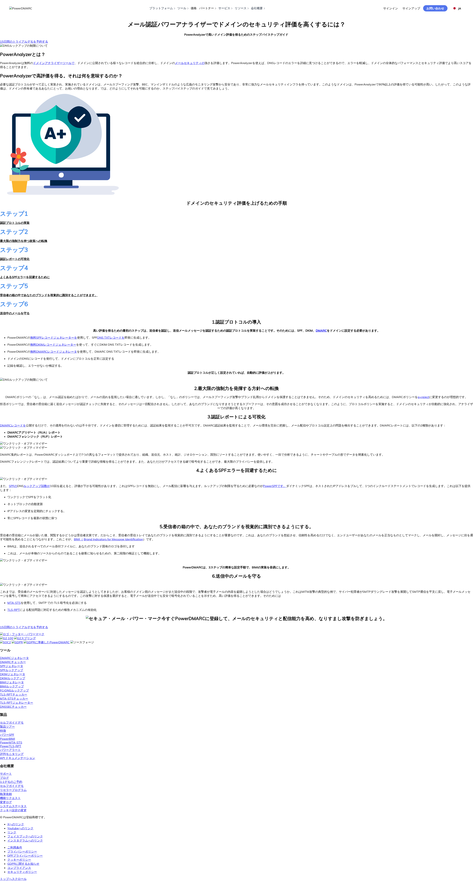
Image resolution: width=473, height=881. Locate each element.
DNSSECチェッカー (13, 706)
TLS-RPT (13, 610)
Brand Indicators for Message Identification (113, 539)
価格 (194, 8)
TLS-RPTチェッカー (13, 694)
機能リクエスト (10, 798)
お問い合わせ (435, 8)
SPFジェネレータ (11, 666)
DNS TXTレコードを (111, 337)
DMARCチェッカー (13, 662)
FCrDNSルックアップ (14, 690)
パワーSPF (7, 735)
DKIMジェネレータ (12, 674)
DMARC (321, 330)
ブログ (4, 778)
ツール (181, 8)
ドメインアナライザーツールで (53, 63)
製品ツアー (7, 726)
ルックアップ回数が (36, 486)
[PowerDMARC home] (20, 8)
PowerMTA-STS (11, 742)
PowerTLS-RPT (10, 746)
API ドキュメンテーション (17, 758)
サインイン (390, 8)
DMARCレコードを (13, 425)
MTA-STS (14, 603)
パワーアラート (10, 750)
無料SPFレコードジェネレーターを (53, 337)
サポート (6, 773)
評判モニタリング (12, 754)
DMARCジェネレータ (14, 658)
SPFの (13, 486)
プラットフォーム (161, 8)
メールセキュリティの (190, 63)
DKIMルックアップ (12, 678)
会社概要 (257, 8)
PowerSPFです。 (274, 486)
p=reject (423, 397)
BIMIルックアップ (12, 686)
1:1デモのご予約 (11, 782)
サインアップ (411, 8)
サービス (224, 8)
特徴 (3, 730)
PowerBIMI (7, 739)
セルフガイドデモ (12, 722)
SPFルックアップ (11, 670)
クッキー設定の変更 (13, 810)
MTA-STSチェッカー (14, 698)
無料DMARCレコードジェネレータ (53, 351)
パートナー (206, 8)
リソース (240, 8)
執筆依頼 (6, 794)
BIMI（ (78, 539)
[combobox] (457, 8)
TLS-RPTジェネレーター (16, 702)
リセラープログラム (13, 790)
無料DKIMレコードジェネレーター (53, 344)
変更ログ (6, 802)
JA (459, 8)
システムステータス (13, 806)
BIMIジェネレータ (12, 682)
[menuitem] (240, 848)
